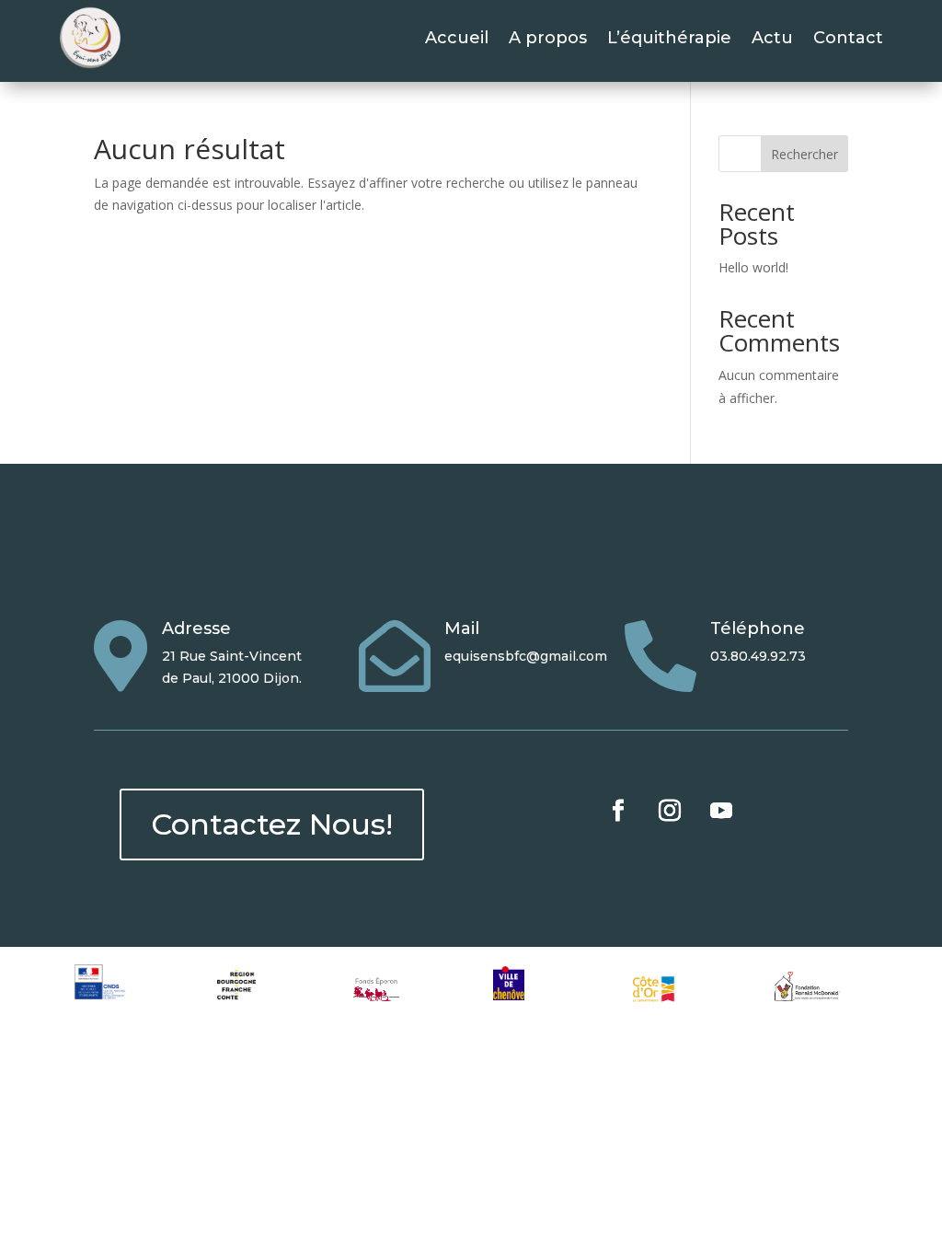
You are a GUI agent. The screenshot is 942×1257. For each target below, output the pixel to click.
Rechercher (804, 154)
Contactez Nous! (272, 824)
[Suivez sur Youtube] (721, 811)
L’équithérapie (669, 38)
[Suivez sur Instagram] (670, 811)
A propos (548, 38)
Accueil (456, 38)
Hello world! (753, 267)
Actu (772, 38)
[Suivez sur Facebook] (618, 811)
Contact (848, 38)
